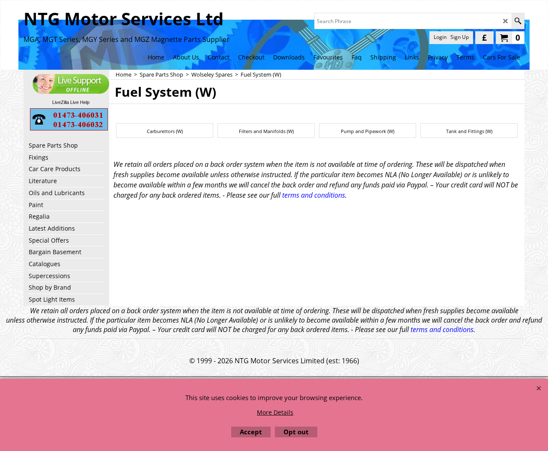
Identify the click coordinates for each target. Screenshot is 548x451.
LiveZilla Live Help (70, 102)
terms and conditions (313, 195)
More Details (275, 412)
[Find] (518, 21)
